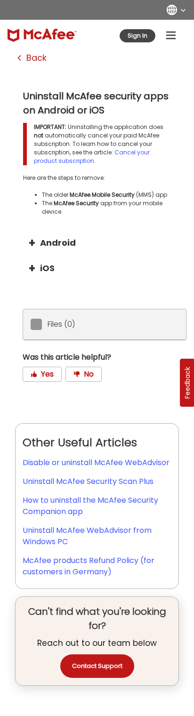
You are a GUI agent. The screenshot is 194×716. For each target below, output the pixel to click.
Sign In (137, 36)
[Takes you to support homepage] (42, 35)
